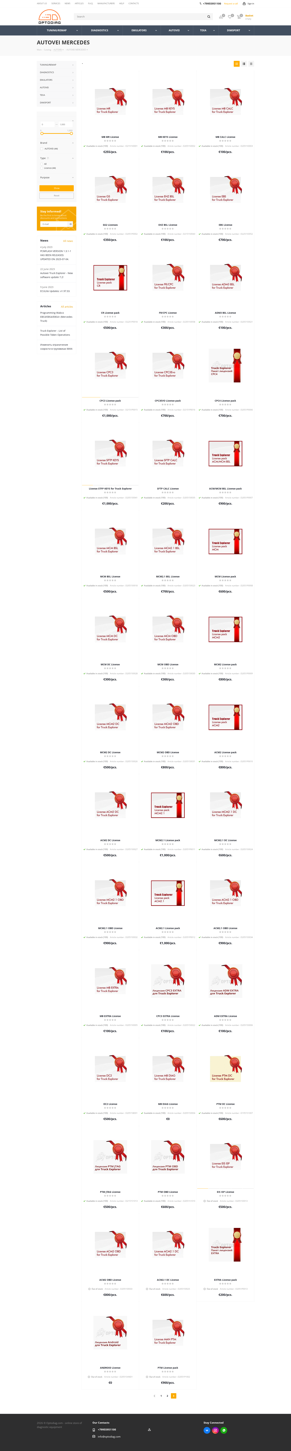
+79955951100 (107, 1429)
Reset (56, 195)
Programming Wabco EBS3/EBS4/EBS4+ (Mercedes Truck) (56, 316)
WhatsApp (223, 1430)
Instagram (215, 1430)
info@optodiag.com (109, 1436)
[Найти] (209, 16)
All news (68, 241)
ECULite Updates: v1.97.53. (55, 291)
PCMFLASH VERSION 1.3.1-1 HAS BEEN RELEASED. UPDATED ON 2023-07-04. (55, 255)
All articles (67, 306)
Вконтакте (207, 1430)
